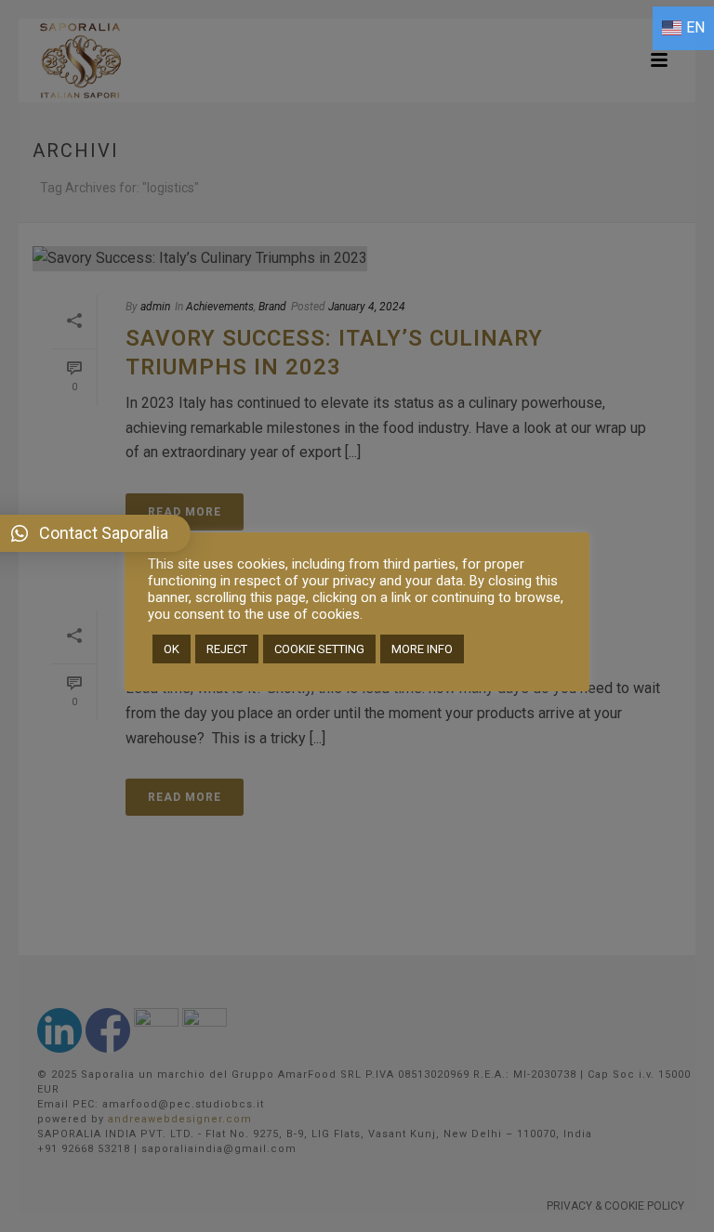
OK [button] (171, 649)
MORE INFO (422, 649)
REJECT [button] (226, 649)
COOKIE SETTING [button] (319, 649)
